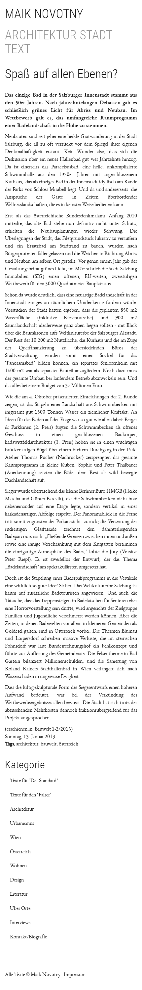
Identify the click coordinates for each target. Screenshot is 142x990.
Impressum (75, 974)
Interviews (20, 922)
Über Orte (20, 908)
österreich (68, 743)
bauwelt (48, 743)
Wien (15, 837)
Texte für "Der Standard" (34, 780)
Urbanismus (22, 823)
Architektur (22, 809)
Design (17, 879)
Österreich (20, 851)
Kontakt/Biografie (28, 936)
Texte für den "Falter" (31, 794)
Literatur (18, 894)
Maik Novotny (44, 14)
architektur (27, 743)
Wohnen (18, 865)
